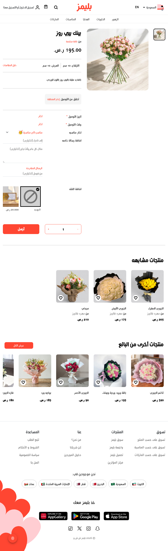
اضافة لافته (75, 189)
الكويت (140, 484)
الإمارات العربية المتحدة (57, 484)
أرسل (21, 228)
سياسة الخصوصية (29, 455)
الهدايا (86, 19)
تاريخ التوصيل (73, 117)
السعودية (120, 484)
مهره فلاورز (155, 314)
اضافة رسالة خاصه (71, 141)
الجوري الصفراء (156, 308)
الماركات (54, 19)
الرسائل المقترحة (34, 168)
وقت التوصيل (73, 125)
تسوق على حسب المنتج (151, 440)
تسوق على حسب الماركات (150, 455)
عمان (31, 484)
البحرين (100, 484)
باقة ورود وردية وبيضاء (114, 393)
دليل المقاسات (10, 65)
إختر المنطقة (53, 99)
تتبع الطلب (33, 440)
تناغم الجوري (157, 393)
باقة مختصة (71, 41)
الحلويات (100, 19)
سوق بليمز (117, 440)
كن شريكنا (75, 447)
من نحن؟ (76, 440)
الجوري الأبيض (119, 308)
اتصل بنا (35, 462)
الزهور (115, 19)
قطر (83, 484)
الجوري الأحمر (81, 393)
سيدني (85, 308)
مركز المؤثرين (115, 462)
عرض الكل (19, 345)
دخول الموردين (72, 455)
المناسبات (71, 19)
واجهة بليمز (116, 447)
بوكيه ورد (46, 393)
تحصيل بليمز (116, 455)
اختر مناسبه (75, 133)
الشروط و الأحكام (28, 447)
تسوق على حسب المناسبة (149, 447)
